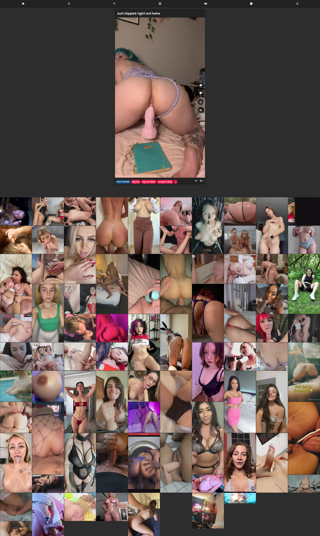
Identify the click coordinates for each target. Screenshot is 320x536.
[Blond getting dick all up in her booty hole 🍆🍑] (80, 507)
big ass (136, 182)
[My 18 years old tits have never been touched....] (208, 225)
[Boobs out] (208, 372)
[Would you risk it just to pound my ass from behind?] (240, 313)
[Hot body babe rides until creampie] (112, 328)
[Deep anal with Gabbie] (176, 507)
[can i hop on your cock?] (176, 342)
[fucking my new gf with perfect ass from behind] (16, 417)
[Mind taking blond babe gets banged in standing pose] (304, 328)
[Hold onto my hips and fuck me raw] (304, 240)
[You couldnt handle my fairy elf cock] (208, 484)
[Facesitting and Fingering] (272, 269)
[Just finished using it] (176, 463)
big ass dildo (148, 182)
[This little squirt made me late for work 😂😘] (144, 284)
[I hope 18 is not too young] (272, 402)
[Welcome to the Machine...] (80, 299)
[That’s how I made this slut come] (48, 211)
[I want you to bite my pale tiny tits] (144, 342)
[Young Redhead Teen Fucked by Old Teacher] (240, 269)
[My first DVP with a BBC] (112, 284)
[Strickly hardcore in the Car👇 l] (304, 372)
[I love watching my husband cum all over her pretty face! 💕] (16, 284)
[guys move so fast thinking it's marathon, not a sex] (176, 240)
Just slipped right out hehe (138, 13)
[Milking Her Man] (112, 402)
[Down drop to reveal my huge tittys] (240, 402)
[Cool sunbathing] (48, 269)
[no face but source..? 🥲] (144, 463)
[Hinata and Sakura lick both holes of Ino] (112, 356)
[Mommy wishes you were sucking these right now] (80, 255)
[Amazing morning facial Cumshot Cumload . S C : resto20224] (176, 211)
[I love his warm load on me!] (112, 463)
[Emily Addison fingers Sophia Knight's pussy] (16, 507)
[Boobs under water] (240, 507)
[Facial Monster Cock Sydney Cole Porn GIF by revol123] (48, 240)
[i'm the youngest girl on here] (48, 313)
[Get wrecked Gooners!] (240, 211)
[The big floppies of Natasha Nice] (48, 356)
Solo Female (123, 182)
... (175, 182)
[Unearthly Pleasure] (144, 417)
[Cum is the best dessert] (208, 269)
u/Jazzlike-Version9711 (128, 168)
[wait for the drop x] (144, 225)
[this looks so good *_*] (16, 328)
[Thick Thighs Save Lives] (112, 507)
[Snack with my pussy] (272, 225)
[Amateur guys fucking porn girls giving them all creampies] (80, 211)
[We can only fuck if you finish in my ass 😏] (48, 438)
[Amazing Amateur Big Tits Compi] (304, 211)
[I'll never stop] (48, 484)
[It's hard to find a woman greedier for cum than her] (16, 211)
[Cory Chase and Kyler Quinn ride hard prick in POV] (240, 240)
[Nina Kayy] (272, 356)
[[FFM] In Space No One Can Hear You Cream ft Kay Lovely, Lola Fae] (304, 484)
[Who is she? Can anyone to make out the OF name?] (48, 386)
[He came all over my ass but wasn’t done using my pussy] (112, 225)
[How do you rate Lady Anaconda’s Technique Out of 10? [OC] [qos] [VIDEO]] (240, 356)
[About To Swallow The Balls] (16, 356)
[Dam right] (80, 356)
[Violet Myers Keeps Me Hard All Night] (208, 438)
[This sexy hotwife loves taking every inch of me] (176, 284)
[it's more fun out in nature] (304, 284)
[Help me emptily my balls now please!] (272, 463)
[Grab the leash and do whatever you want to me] (80, 463)
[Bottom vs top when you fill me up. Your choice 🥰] (240, 463)
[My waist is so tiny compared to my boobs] (80, 402)
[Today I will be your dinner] (208, 313)
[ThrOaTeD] (272, 299)
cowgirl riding (165, 182)
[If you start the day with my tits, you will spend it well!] (16, 386)
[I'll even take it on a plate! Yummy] (16, 240)
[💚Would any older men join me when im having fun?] (176, 402)
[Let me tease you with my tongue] (272, 328)
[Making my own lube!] (304, 438)
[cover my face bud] (16, 463)
